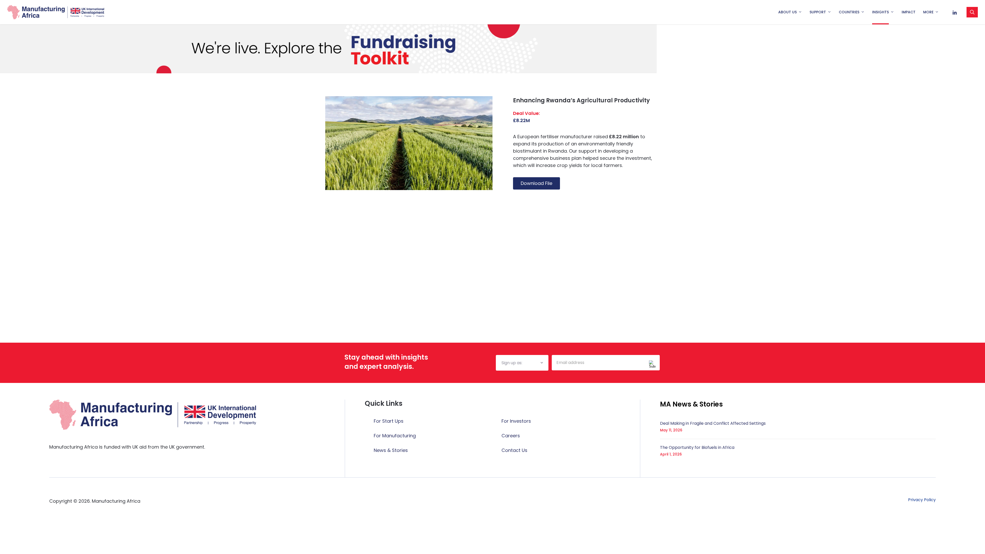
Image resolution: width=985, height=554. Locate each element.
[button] (691, 404)
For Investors (516, 421)
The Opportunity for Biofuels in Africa (697, 447)
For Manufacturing (395, 435)
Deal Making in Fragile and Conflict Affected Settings (713, 423)
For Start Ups (388, 421)
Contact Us (514, 450)
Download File (536, 183)
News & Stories (391, 450)
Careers (510, 435)
